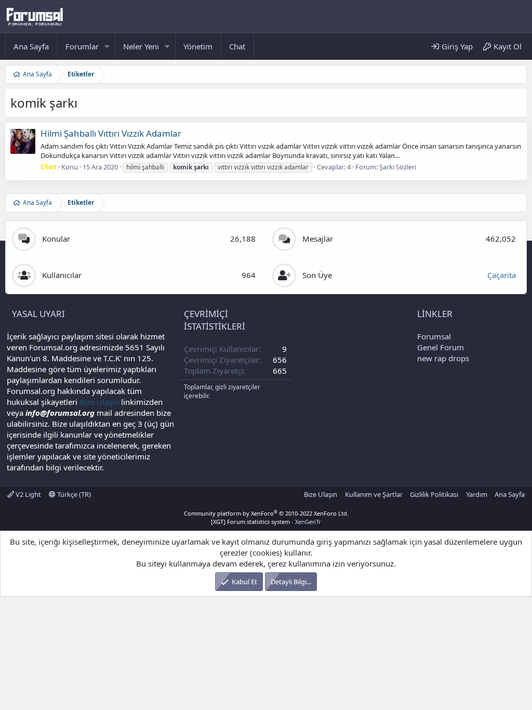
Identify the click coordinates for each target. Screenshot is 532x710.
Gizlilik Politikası (434, 494)
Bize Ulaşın (99, 402)
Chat (237, 46)
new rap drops (443, 358)
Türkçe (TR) (73, 494)
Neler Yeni (141, 46)
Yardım (476, 494)
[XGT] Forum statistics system (266, 521)
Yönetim (197, 46)
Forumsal (434, 336)
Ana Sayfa (31, 46)
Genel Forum (440, 347)
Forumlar (82, 46)
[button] (107, 46)
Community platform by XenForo (266, 513)
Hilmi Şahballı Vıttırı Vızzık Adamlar (111, 133)
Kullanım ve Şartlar (374, 494)
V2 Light (27, 494)
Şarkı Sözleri (397, 167)
